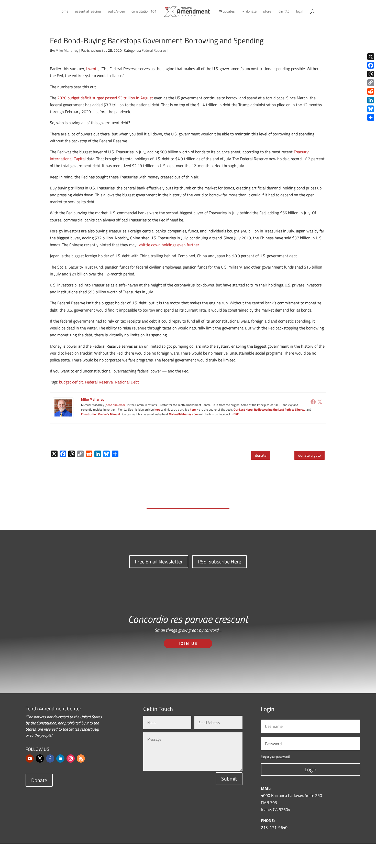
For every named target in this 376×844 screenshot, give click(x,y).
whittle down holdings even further (168, 245)
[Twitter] (320, 402)
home (64, 11)
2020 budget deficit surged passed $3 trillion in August (105, 98)
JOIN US (188, 643)
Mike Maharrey (67, 50)
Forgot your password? (275, 756)
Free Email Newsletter (159, 561)
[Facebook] (313, 402)
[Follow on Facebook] (50, 758)
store (267, 11)
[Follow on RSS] (81, 758)
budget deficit (71, 382)
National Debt (127, 382)
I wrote (92, 69)
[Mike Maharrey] (63, 414)
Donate (39, 780)
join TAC (284, 11)
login (299, 11)
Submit (229, 779)
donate (261, 455)
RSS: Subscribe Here (219, 561)
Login (310, 769)
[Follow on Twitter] (40, 758)
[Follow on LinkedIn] (60, 758)
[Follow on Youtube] (30, 758)
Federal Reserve (154, 50)
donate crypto (309, 455)
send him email (116, 404)
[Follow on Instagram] (71, 758)
